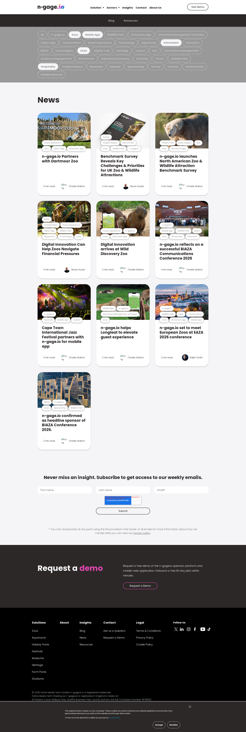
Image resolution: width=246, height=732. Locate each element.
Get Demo (197, 7)
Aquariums (149, 42)
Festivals (142, 58)
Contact (141, 7)
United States (194, 66)
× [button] (189, 707)
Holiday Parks (40, 644)
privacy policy (142, 533)
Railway (115, 66)
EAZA (83, 50)
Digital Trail (101, 50)
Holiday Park (179, 58)
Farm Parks (39, 672)
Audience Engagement (56, 58)
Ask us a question (114, 631)
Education (192, 42)
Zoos (75, 34)
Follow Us (179, 622)
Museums (96, 66)
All (42, 34)
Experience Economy (115, 58)
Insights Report (72, 66)
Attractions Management (181, 50)
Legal (140, 623)
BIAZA (44, 50)
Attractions (171, 42)
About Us (155, 7)
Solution (95, 7)
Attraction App (141, 34)
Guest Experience (100, 42)
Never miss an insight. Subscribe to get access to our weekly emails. (123, 477)
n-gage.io (58, 34)
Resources (131, 20)
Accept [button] (159, 724)
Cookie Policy (144, 644)
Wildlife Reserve (51, 74)
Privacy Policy (144, 637)
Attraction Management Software (181, 34)
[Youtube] (203, 630)
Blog (111, 20)
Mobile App (92, 34)
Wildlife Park (115, 34)
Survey (155, 66)
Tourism (173, 66)
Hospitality (48, 66)
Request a (70, 568)
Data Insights (64, 50)
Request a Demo (140, 586)
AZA (154, 50)
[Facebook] (197, 630)
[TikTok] (210, 630)
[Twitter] (176, 630)
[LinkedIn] (183, 630)
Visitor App (48, 42)
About (64, 623)
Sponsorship (135, 66)
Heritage (122, 50)
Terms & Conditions (148, 631)
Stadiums (38, 678)
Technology (127, 42)
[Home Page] (51, 7)
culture (140, 50)
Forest (159, 58)
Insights (127, 7)
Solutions (39, 623)
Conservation (71, 42)
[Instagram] (190, 630)
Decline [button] (174, 724)
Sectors (112, 7)
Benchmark (86, 58)
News (49, 99)
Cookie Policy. (115, 717)
